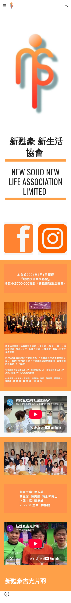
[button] (4, 5)
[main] (36, 148)
